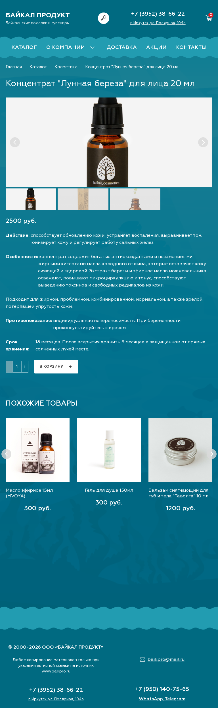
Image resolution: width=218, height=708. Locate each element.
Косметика (65, 67)
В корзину (51, 366)
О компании (65, 47)
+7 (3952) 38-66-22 (158, 13)
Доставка (122, 47)
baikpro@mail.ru (166, 659)
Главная (14, 67)
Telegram (175, 699)
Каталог (24, 47)
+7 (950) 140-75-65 (162, 689)
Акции (156, 47)
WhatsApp (151, 699)
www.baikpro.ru (56, 671)
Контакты (191, 47)
